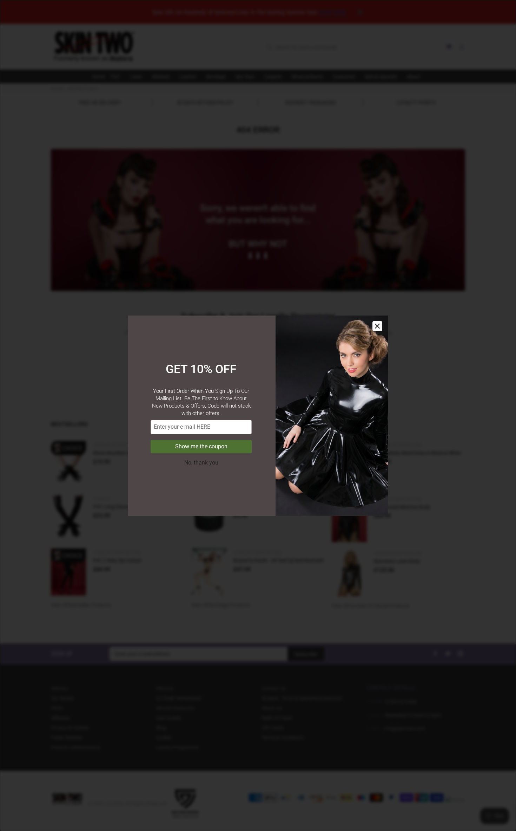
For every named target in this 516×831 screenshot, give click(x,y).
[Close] (377, 326)
